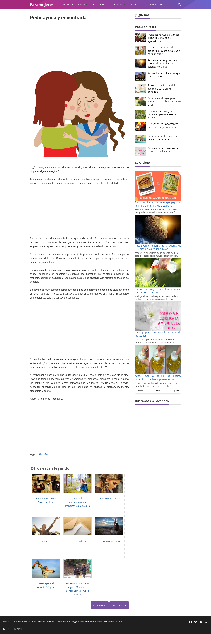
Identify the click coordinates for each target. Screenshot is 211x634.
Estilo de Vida (100, 4)
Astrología (150, 4)
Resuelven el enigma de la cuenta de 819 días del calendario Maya (162, 63)
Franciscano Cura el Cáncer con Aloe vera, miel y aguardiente (163, 38)
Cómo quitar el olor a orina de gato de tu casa (163, 138)
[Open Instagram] (201, 622)
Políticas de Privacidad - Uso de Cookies (33, 621)
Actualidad (67, 4)
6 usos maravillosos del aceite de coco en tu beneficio (161, 88)
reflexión (42, 454)
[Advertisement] (79, 42)
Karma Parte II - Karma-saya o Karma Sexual (164, 75)
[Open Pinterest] (206, 622)
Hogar (163, 4)
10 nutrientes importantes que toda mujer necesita (163, 125)
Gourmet (118, 4)
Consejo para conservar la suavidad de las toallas (163, 150)
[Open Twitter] (195, 622)
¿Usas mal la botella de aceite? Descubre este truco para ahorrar (164, 50)
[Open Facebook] (190, 622)
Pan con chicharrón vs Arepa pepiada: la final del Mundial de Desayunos (158, 204)
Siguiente (176, 391)
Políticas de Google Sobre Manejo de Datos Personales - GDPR (90, 621)
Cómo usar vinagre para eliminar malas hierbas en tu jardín (164, 101)
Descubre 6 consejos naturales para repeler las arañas (163, 114)
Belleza (81, 4)
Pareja (134, 4)
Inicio (158, 391)
